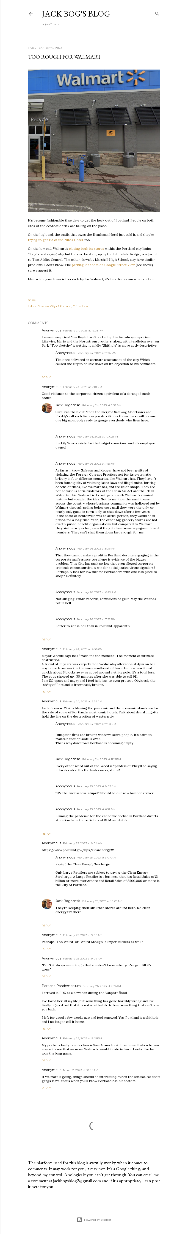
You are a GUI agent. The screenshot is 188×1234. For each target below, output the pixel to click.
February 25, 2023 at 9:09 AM (82, 958)
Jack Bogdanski (67, 405)
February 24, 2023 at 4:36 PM (82, 649)
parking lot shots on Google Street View (103, 265)
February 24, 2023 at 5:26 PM (82, 701)
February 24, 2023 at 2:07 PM (96, 353)
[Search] (157, 12)
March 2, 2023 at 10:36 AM (80, 1070)
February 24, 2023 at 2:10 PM (82, 387)
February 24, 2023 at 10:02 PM (97, 436)
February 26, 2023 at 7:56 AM (96, 463)
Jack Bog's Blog (76, 13)
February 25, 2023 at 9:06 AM (82, 935)
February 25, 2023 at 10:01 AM (102, 901)
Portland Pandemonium (61, 986)
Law (85, 306)
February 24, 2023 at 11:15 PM (101, 759)
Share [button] (32, 300)
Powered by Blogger (97, 1219)
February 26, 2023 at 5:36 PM (96, 548)
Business (43, 306)
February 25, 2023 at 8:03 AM (96, 786)
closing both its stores (86, 249)
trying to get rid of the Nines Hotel (55, 240)
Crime (77, 306)
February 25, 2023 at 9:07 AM (96, 857)
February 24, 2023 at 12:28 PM (83, 330)
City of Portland (60, 306)
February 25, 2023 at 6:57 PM (96, 809)
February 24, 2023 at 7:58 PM (96, 724)
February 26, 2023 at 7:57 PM (96, 619)
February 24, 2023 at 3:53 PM (101, 405)
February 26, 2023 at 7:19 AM (102, 986)
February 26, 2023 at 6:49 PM (96, 592)
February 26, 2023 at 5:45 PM (82, 1038)
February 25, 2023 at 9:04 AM (82, 843)
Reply (46, 377)
